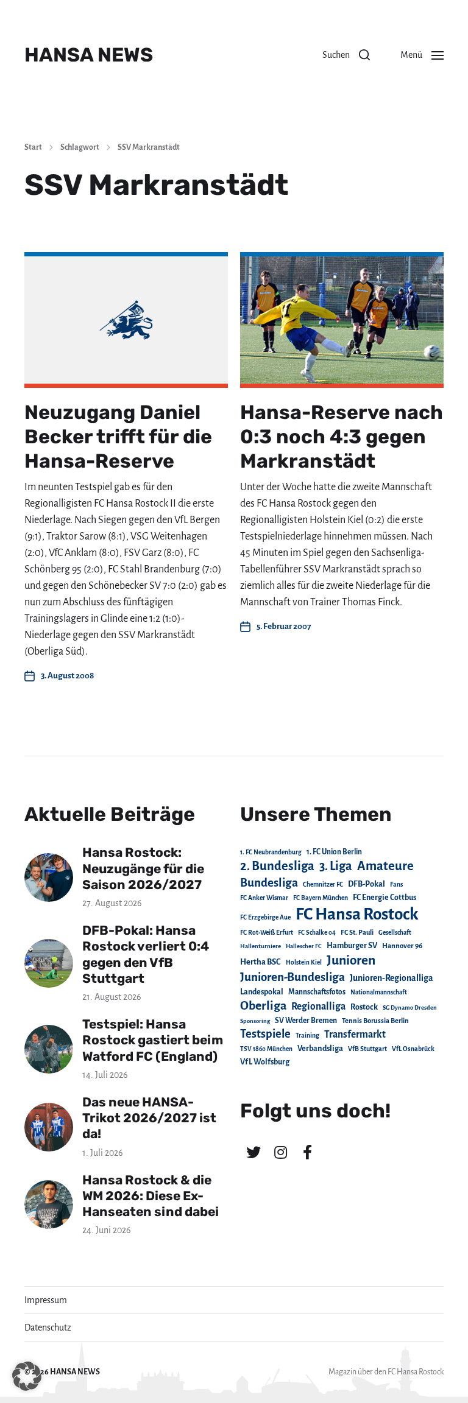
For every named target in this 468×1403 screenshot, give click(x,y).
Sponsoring (255, 1021)
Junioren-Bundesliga (292, 977)
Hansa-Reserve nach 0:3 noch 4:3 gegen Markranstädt (341, 437)
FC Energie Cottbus (384, 897)
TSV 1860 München (266, 1049)
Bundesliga (269, 882)
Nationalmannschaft (378, 992)
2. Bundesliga (277, 866)
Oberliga (263, 1005)
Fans (396, 884)
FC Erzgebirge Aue (265, 917)
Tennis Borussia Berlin (375, 1020)
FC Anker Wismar (264, 898)
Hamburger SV (352, 945)
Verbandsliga (320, 1048)
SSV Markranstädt (149, 147)
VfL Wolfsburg (264, 1062)
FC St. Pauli (357, 932)
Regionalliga (318, 1006)
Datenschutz (47, 1327)
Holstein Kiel (304, 962)
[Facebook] (307, 1152)
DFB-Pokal (366, 883)
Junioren (351, 960)
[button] (346, 54)
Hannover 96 (402, 946)
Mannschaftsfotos (317, 992)
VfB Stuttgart (367, 1048)
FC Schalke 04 (317, 932)
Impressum (45, 1300)
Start (33, 147)
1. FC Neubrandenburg (271, 852)
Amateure (385, 866)
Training (307, 1035)
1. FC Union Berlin (334, 852)
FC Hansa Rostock (357, 914)
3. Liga (335, 866)
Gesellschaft (394, 932)
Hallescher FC (304, 946)
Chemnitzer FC (323, 884)
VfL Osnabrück (413, 1049)
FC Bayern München (320, 898)
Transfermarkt (355, 1034)
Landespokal (261, 992)
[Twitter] (253, 1152)
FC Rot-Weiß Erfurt (266, 932)
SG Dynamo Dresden (410, 1007)
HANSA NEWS (88, 55)
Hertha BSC (260, 961)
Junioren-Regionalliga (391, 978)
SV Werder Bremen (306, 1020)
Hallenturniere (260, 946)
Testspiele (265, 1034)
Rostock (364, 1007)
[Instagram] (280, 1152)
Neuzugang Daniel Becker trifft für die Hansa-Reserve (118, 437)
